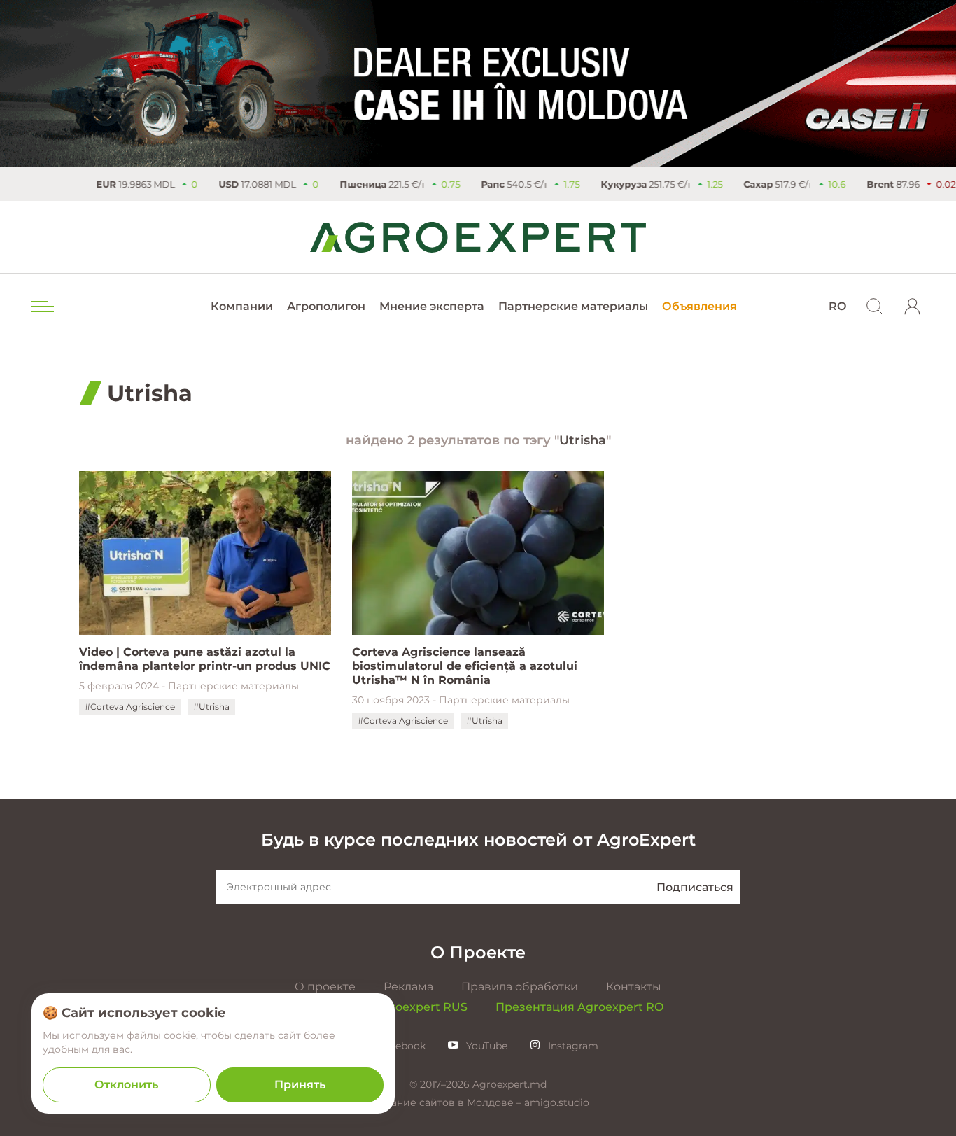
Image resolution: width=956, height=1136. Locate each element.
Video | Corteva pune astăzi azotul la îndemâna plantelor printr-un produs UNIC (204, 659)
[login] (913, 306)
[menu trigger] (41, 306)
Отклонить (126, 1084)
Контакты (633, 986)
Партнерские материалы (573, 306)
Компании (242, 306)
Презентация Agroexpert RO (579, 1007)
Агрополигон (326, 306)
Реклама (408, 986)
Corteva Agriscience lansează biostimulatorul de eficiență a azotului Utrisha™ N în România (464, 666)
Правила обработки (519, 986)
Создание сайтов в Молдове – (445, 1102)
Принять (299, 1084)
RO (837, 306)
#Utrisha (211, 706)
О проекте (325, 986)
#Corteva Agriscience (130, 706)
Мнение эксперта (431, 306)
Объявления (699, 306)
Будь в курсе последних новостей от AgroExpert (478, 839)
